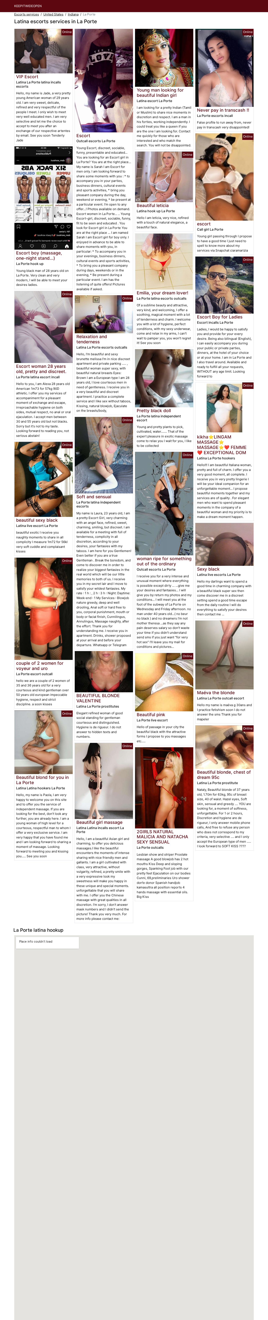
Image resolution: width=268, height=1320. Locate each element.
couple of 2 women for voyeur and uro (39, 666)
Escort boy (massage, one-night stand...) (39, 255)
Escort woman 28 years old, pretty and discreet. (41, 369)
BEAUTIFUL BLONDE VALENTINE (98, 698)
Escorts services (26, 14)
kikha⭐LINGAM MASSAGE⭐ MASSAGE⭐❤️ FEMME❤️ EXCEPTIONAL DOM (222, 444)
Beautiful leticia (153, 205)
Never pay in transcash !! (223, 110)
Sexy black (208, 569)
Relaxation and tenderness (91, 339)
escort (204, 223)
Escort (83, 135)
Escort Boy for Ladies (219, 316)
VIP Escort (27, 76)
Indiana (73, 14)
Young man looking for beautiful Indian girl (160, 92)
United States (53, 14)
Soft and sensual (93, 496)
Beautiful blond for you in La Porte (42, 780)
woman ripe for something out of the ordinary (164, 561)
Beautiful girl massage (99, 822)
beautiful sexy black (37, 520)
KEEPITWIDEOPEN (28, 6)
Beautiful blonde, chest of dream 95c (224, 774)
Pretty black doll (154, 410)
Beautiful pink (151, 714)
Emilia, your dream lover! (162, 292)
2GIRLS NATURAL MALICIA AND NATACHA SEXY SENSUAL (162, 837)
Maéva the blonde (216, 692)
